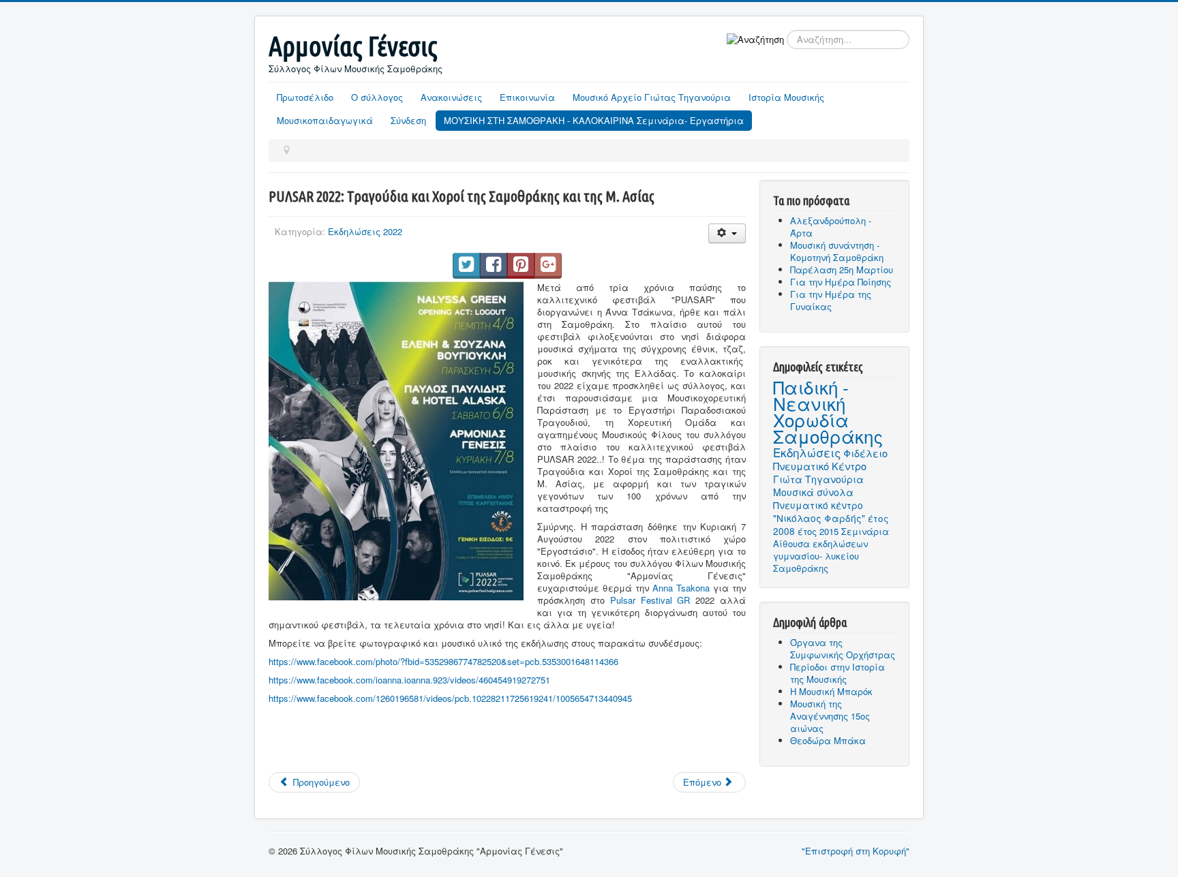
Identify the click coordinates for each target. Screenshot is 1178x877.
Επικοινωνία (527, 97)
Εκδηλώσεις (807, 452)
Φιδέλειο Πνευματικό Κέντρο (830, 459)
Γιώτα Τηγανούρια (818, 479)
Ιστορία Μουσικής (786, 97)
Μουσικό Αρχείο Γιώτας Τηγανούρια (652, 97)
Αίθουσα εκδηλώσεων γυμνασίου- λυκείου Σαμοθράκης (820, 555)
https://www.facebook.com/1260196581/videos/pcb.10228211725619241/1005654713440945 (450, 698)
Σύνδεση (408, 120)
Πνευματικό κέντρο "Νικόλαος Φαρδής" (819, 511)
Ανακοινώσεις (451, 97)
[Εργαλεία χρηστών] (727, 233)
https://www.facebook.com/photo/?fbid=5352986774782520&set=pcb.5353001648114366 (443, 661)
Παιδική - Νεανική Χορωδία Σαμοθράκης (828, 411)
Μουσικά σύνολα (813, 492)
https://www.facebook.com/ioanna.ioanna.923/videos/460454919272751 (409, 679)
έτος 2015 (818, 531)
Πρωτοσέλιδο (305, 97)
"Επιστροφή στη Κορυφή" (855, 850)
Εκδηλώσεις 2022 (365, 231)
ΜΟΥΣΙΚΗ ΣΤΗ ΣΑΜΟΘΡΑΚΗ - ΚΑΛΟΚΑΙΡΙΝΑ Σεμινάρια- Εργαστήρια (594, 120)
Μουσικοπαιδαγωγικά (325, 120)
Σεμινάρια (865, 531)
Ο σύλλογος (377, 97)
